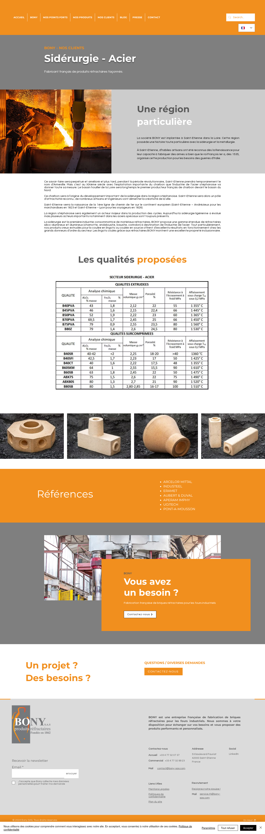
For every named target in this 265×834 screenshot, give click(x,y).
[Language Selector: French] (246, 28)
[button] (154, 17)
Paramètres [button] (208, 828)
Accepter (248, 828)
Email (16, 767)
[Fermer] (261, 828)
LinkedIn (234, 754)
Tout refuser (228, 828)
